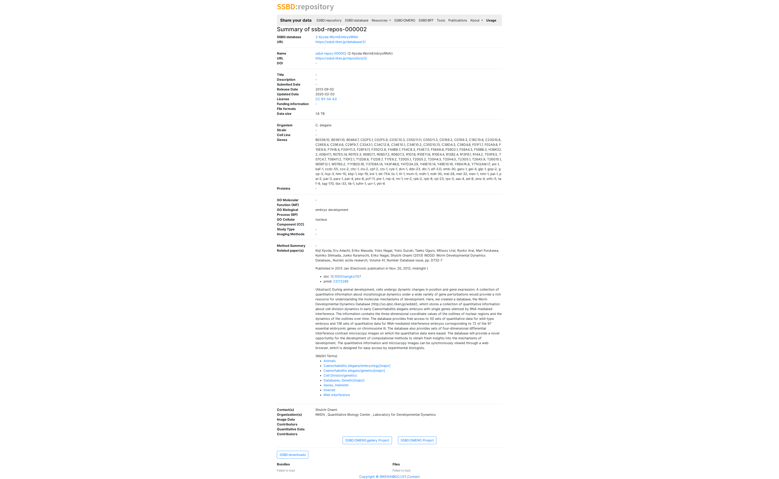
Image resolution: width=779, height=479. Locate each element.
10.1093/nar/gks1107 (345, 276)
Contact (413, 477)
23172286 (341, 281)
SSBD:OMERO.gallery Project (367, 440)
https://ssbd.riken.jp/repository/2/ (341, 58)
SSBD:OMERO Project (417, 440)
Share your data (296, 20)
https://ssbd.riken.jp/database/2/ (340, 42)
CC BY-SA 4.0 (326, 99)
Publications (457, 20)
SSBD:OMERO (404, 20)
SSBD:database (356, 20)
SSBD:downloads (293, 455)
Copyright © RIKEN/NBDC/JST (383, 477)
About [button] (475, 20)
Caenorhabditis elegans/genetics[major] (354, 370)
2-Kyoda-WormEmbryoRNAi (336, 37)
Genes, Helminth (336, 385)
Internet (329, 390)
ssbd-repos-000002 (330, 53)
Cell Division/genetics (340, 375)
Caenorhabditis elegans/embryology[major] (357, 366)
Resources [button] (380, 20)
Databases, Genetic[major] (344, 380)
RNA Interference (337, 395)
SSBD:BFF (426, 20)
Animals (330, 361)
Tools (441, 20)
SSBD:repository (329, 20)
